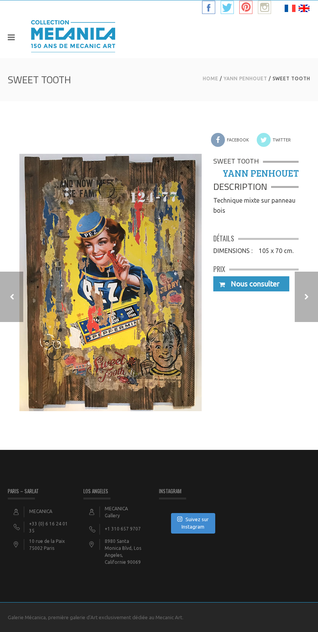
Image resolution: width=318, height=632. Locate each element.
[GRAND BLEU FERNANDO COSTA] (306, 297)
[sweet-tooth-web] (110, 275)
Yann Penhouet (245, 78)
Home (210, 78)
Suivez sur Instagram (195, 523)
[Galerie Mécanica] (73, 36)
